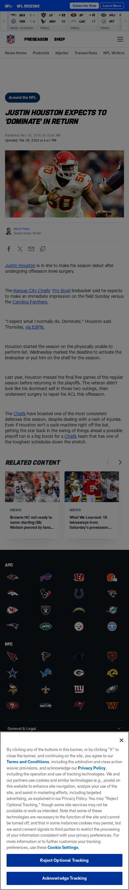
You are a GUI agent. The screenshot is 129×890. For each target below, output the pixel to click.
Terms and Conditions (28, 761)
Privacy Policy (92, 767)
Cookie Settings (63, 847)
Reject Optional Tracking (64, 860)
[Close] (121, 740)
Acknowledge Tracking (64, 878)
